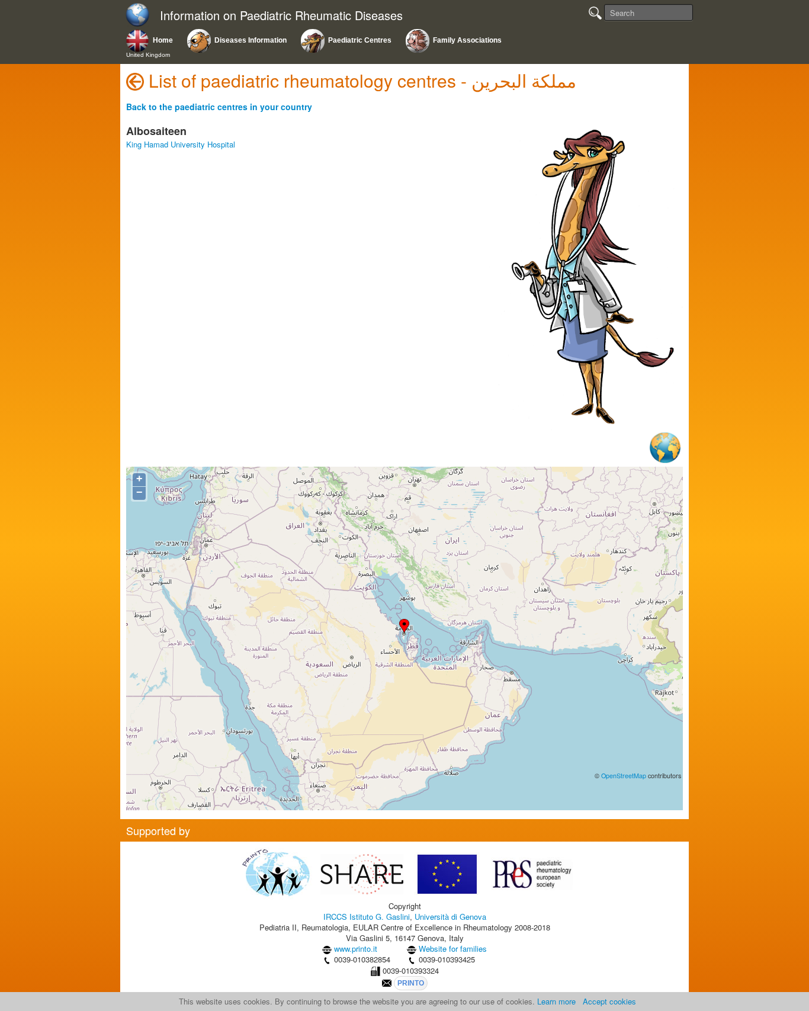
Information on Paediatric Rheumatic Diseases (281, 16)
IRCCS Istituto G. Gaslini (366, 916)
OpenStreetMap (623, 775)
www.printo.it (355, 948)
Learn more (556, 1001)
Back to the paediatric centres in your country (219, 107)
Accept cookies (609, 1001)
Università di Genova (450, 916)
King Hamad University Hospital (180, 144)
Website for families (453, 948)
